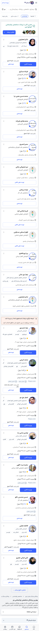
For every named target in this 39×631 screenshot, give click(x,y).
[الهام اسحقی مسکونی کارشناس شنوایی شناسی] (32, 235)
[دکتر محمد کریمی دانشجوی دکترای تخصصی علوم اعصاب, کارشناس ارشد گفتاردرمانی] (32, 363)
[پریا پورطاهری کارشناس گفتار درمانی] (32, 256)
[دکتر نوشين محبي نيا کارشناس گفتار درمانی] (32, 436)
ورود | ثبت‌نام (5, 3)
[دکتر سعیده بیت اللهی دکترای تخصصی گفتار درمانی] (32, 468)
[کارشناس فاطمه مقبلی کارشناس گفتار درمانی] (32, 528)
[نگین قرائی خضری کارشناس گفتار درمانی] (32, 561)
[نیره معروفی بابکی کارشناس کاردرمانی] (32, 170)
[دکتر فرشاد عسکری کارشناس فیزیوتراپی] (32, 74)
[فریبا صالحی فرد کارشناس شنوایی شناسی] (32, 214)
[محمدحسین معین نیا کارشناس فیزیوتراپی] (32, 99)
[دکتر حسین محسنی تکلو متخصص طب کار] (32, 500)
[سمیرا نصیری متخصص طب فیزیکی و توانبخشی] (32, 147)
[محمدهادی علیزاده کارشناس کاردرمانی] (32, 124)
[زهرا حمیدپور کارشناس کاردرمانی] (32, 331)
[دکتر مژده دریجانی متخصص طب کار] (32, 192)
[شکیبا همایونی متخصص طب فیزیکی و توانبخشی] (32, 42)
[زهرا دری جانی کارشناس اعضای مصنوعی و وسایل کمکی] (32, 277)
